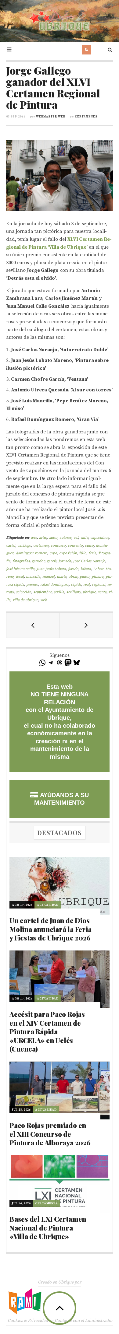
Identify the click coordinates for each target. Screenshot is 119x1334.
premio (32, 584)
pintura (97, 576)
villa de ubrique (25, 600)
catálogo (24, 545)
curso (89, 545)
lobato (86, 569)
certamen (41, 545)
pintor (84, 576)
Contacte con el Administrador (84, 1320)
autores (65, 537)
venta (102, 592)
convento (75, 545)
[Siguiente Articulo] (86, 625)
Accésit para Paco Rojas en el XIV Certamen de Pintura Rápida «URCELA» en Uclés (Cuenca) (47, 1031)
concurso (58, 545)
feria (92, 553)
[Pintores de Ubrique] (59, 20)
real (86, 584)
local (20, 576)
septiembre (42, 592)
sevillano (73, 592)
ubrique (89, 592)
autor (53, 537)
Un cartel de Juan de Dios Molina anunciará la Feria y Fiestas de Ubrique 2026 (50, 929)
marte (61, 576)
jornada (65, 561)
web (43, 600)
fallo (82, 553)
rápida (76, 584)
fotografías (21, 561)
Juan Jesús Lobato (51, 569)
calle (84, 537)
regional (98, 584)
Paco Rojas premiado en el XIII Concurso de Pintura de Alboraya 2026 (50, 1134)
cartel (10, 545)
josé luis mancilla (20, 569)
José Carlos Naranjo (89, 561)
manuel (48, 576)
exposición (68, 553)
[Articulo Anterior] (33, 625)
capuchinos (99, 537)
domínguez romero (31, 553)
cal (76, 537)
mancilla (33, 576)
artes (43, 537)
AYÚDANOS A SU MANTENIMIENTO (61, 799)
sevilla (59, 592)
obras (72, 576)
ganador (38, 561)
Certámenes (86, 116)
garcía (51, 561)
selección (23, 592)
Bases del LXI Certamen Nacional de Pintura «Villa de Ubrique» (47, 1227)
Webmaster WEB (50, 116)
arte (34, 537)
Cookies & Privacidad (28, 1320)
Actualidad (47, 905)
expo (53, 553)
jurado (73, 569)
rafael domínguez (54, 584)
